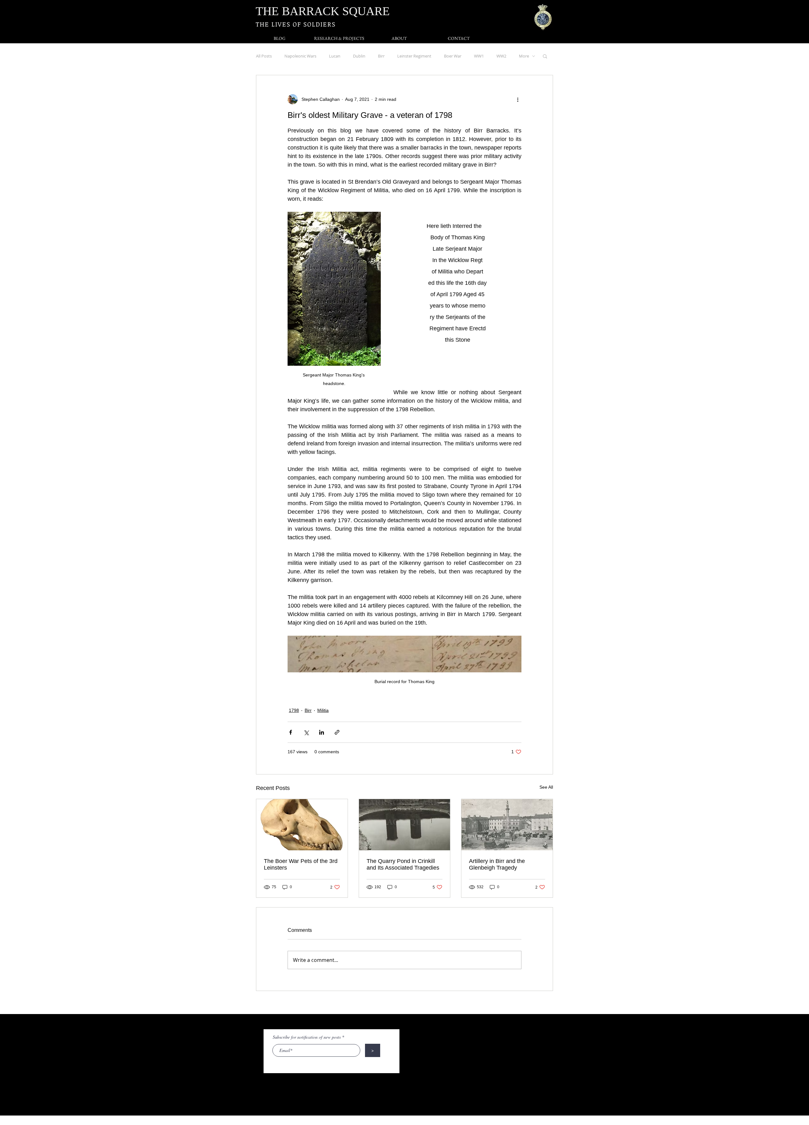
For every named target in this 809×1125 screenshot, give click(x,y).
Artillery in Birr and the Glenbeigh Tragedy (497, 864)
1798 (294, 710)
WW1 (479, 56)
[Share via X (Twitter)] (306, 732)
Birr (381, 56)
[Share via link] (337, 732)
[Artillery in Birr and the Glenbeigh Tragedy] (507, 824)
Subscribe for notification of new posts (307, 1037)
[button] (545, 55)
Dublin (359, 56)
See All (546, 787)
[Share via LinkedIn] (322, 732)
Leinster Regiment (414, 56)
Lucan (334, 56)
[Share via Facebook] (291, 732)
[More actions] (517, 99)
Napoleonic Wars (300, 56)
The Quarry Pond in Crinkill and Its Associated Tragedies (403, 864)
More (524, 56)
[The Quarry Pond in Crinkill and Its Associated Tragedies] (404, 824)
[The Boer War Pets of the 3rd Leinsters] (302, 824)
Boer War (452, 56)
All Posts (264, 56)
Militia (323, 710)
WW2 (501, 56)
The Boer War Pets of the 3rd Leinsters (301, 864)
